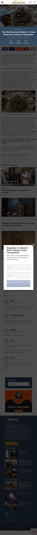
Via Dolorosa (18, 29)
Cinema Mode (26, 43)
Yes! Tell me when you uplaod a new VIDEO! (18, 283)
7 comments (11, 43)
